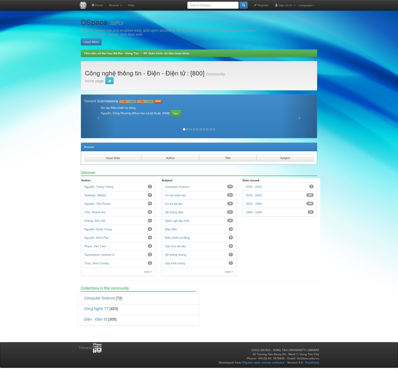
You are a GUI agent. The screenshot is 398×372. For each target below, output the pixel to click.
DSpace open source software (263, 362)
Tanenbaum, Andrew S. (99, 254)
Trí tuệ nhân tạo (175, 195)
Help (131, 5)
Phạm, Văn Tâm (95, 246)
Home (98, 5)
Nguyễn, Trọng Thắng (98, 186)
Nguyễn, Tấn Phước (97, 203)
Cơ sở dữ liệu (174, 203)
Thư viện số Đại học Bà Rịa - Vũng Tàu (111, 53)
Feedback (312, 362)
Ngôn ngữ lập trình (177, 220)
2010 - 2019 (254, 195)
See (175, 113)
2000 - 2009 (254, 203)
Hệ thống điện (174, 212)
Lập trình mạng (175, 263)
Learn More (91, 42)
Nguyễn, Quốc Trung (98, 229)
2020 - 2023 (254, 186)
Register (263, 5)
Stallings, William (95, 195)
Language (305, 5)
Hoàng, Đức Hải (94, 220)
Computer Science (177, 186)
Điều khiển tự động (177, 237)
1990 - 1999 (254, 212)
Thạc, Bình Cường (96, 263)
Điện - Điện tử (95, 319)
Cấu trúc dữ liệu (175, 246)
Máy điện (171, 229)
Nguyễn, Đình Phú (96, 237)
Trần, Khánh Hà (94, 212)
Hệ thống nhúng (175, 254)
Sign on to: (286, 5)
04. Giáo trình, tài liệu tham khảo (166, 53)
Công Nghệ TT (96, 308)
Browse (114, 5)
